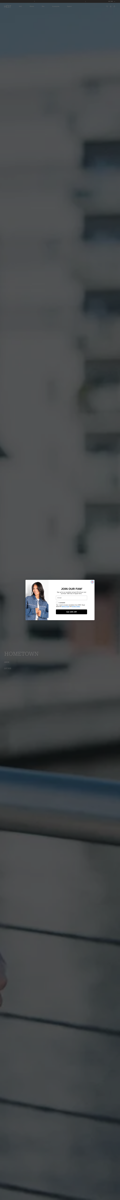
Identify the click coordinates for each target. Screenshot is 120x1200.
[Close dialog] (92, 582)
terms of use (65, 606)
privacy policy (76, 606)
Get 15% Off (71, 612)
